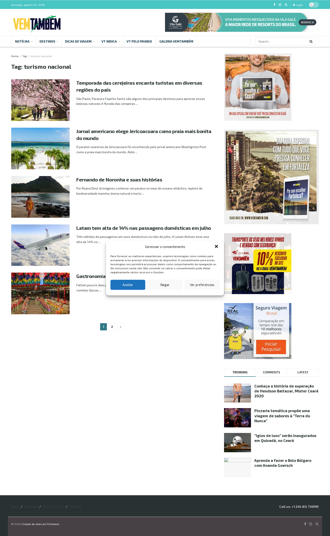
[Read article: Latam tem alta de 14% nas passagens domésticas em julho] (40, 245)
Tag (24, 56)
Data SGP (75, 506)
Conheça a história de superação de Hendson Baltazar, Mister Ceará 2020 (286, 391)
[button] (217, 247)
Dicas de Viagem (78, 41)
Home (15, 56)
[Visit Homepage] (36, 22)
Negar (165, 285)
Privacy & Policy (53, 506)
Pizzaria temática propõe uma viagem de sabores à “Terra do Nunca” (282, 415)
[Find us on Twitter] (286, 5)
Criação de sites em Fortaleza (40, 523)
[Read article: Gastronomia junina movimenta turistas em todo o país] (40, 293)
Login (299, 4)
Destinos (47, 41)
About (15, 506)
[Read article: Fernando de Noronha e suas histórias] (40, 197)
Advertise (31, 506)
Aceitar (128, 285)
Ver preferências (202, 285)
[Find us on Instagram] (280, 5)
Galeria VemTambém (176, 41)
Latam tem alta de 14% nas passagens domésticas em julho (143, 228)
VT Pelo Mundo (139, 41)
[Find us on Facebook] (274, 5)
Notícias (22, 41)
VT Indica (109, 41)
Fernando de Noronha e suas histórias (119, 179)
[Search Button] (311, 41)
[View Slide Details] (242, 22)
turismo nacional (41, 56)
